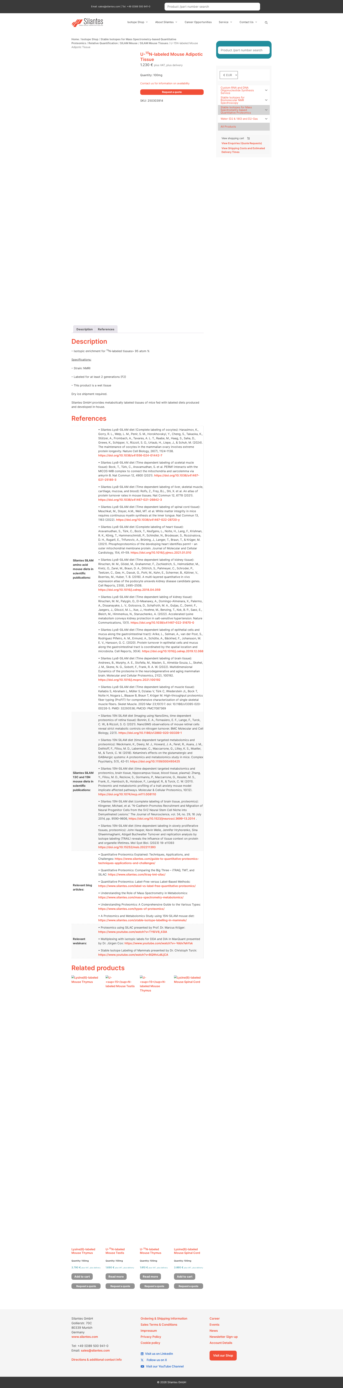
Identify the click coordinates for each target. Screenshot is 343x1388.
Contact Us (246, 22)
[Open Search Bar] (266, 22)
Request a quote (172, 91)
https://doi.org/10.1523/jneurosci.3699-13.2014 (162, 818)
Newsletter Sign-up (224, 1337)
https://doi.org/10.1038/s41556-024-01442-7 (130, 455)
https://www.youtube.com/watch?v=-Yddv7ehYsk (159, 943)
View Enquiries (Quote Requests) (242, 143)
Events (214, 1324)
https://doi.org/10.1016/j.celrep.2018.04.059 (129, 589)
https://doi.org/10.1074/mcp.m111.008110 (127, 794)
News (214, 1330)
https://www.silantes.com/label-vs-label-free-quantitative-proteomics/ (147, 886)
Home (75, 39)
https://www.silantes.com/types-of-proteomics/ (131, 909)
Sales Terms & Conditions (159, 1324)
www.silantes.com (84, 1337)
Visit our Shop (223, 1355)
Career (215, 1318)
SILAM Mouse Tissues (154, 43)
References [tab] (106, 329)
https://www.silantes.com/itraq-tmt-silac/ (136, 874)
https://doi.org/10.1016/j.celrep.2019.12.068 (172, 651)
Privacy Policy (151, 1337)
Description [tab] (84, 329)
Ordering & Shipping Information (164, 1318)
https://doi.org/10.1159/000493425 (155, 761)
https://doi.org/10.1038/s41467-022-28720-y (148, 519)
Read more (116, 1276)
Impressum (149, 1330)
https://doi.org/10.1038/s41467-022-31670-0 (162, 622)
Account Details (221, 1343)
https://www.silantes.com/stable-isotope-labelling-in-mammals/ (142, 920)
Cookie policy (150, 1343)
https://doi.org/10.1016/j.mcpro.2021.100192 (129, 679)
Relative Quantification (103, 43)
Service (223, 22)
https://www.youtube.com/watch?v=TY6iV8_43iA (132, 932)
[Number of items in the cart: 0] (248, 138)
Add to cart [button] (82, 1276)
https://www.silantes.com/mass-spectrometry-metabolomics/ (140, 897)
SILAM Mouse (129, 43)
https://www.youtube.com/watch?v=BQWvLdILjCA (133, 954)
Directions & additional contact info (96, 1359)
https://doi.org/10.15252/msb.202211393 (127, 847)
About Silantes (164, 22)
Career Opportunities (198, 22)
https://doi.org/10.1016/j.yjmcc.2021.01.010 (161, 552)
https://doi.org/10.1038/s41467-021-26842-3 (130, 499)
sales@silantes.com (95, 1350)
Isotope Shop (135, 22)
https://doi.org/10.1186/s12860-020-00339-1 (150, 733)
